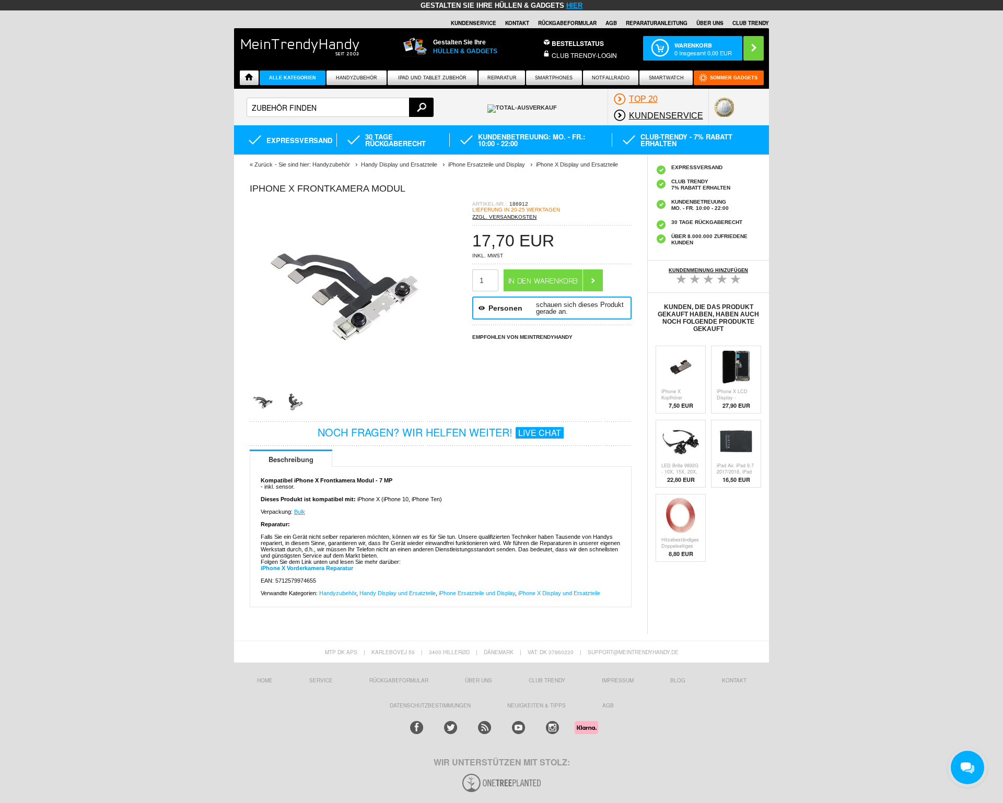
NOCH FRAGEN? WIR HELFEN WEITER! (439, 432)
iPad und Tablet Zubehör (432, 77)
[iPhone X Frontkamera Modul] (344, 386)
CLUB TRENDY (750, 23)
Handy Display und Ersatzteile (397, 593)
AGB (611, 23)
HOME (265, 680)
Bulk (299, 512)
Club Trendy (547, 680)
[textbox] (340, 107)
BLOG (677, 680)
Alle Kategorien (292, 77)
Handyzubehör (356, 77)
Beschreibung (291, 459)
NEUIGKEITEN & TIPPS (536, 705)
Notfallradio (610, 77)
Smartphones (554, 77)
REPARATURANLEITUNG (656, 23)
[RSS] (484, 727)
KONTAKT (734, 680)
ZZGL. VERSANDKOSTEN (504, 217)
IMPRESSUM (618, 680)
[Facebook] (416, 727)
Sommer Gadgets (733, 77)
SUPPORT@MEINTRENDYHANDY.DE (633, 652)
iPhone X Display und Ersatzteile (559, 593)
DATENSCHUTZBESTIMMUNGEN (430, 705)
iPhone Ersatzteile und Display (477, 593)
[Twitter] (450, 727)
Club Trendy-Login (584, 55)
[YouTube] (518, 727)
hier (574, 5)
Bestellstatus (578, 43)
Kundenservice (473, 23)
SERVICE (321, 680)
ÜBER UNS (710, 23)
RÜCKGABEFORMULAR (567, 23)
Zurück (263, 164)
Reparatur (502, 77)
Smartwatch (666, 77)
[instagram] (552, 727)
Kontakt (517, 23)
